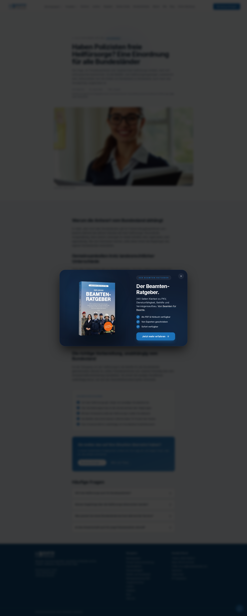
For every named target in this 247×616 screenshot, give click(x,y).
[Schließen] (181, 276)
